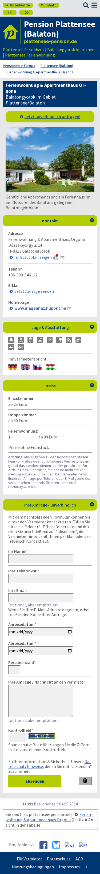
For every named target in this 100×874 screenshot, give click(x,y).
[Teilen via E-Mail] (85, 844)
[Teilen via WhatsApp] (71, 844)
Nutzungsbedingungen (33, 866)
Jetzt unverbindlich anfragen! (52, 116)
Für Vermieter (29, 858)
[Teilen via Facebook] (45, 845)
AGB (79, 858)
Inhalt (48, 5)
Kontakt (68, 220)
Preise (69, 385)
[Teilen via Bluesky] (58, 845)
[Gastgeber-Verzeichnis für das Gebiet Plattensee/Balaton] (12, 31)
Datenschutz (58, 858)
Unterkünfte (17, 5)
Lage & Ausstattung (62, 327)
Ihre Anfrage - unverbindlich (59, 505)
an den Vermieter (46, 682)
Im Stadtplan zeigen (33, 257)
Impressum (69, 866)
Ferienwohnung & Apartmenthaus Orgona (49, 817)
